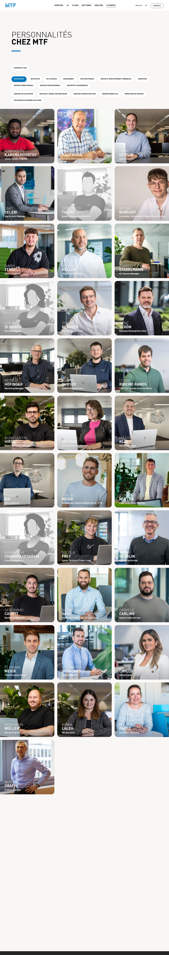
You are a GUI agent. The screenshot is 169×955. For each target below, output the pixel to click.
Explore (99, 5)
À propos (111, 5)
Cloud (75, 5)
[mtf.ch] (8, 5)
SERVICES (58, 5)
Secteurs (86, 5)
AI (68, 5)
